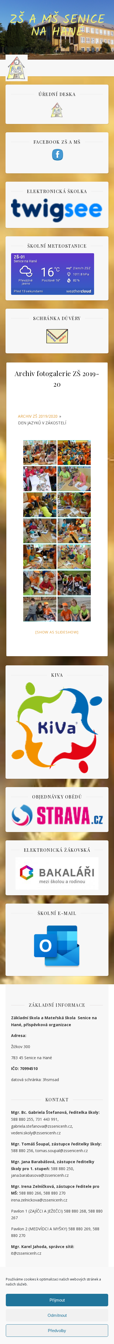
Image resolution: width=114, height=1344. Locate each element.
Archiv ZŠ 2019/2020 (38, 416)
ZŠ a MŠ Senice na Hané (57, 26)
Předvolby (57, 1330)
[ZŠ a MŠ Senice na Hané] (17, 67)
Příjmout (57, 1300)
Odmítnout (57, 1315)
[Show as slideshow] (56, 632)
